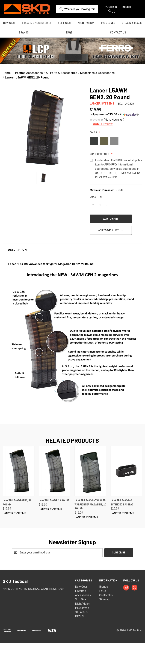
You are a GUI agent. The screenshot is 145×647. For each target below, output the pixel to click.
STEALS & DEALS (132, 23)
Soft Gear (65, 23)
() (113, 11)
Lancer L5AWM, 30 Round (54, 500)
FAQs (69, 32)
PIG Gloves (108, 23)
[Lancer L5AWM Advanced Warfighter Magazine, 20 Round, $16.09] (90, 471)
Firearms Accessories (37, 23)
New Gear (9, 23)
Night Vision (86, 23)
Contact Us (118, 32)
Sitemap (104, 599)
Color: (94, 132)
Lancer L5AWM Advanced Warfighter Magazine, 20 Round (90, 504)
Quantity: (96, 196)
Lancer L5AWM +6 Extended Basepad (122, 502)
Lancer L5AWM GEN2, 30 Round (17, 502)
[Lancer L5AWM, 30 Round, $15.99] (54, 471)
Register (126, 7)
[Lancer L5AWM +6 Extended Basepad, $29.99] (126, 471)
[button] (72, 51)
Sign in (112, 7)
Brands (24, 32)
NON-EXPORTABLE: (100, 154)
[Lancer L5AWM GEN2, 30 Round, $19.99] (18, 471)
